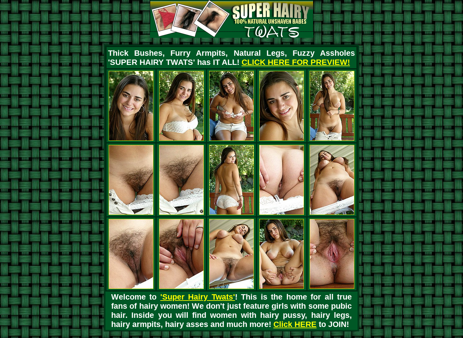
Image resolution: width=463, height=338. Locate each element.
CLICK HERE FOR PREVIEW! (296, 62)
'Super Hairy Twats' (197, 296)
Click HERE (295, 324)
